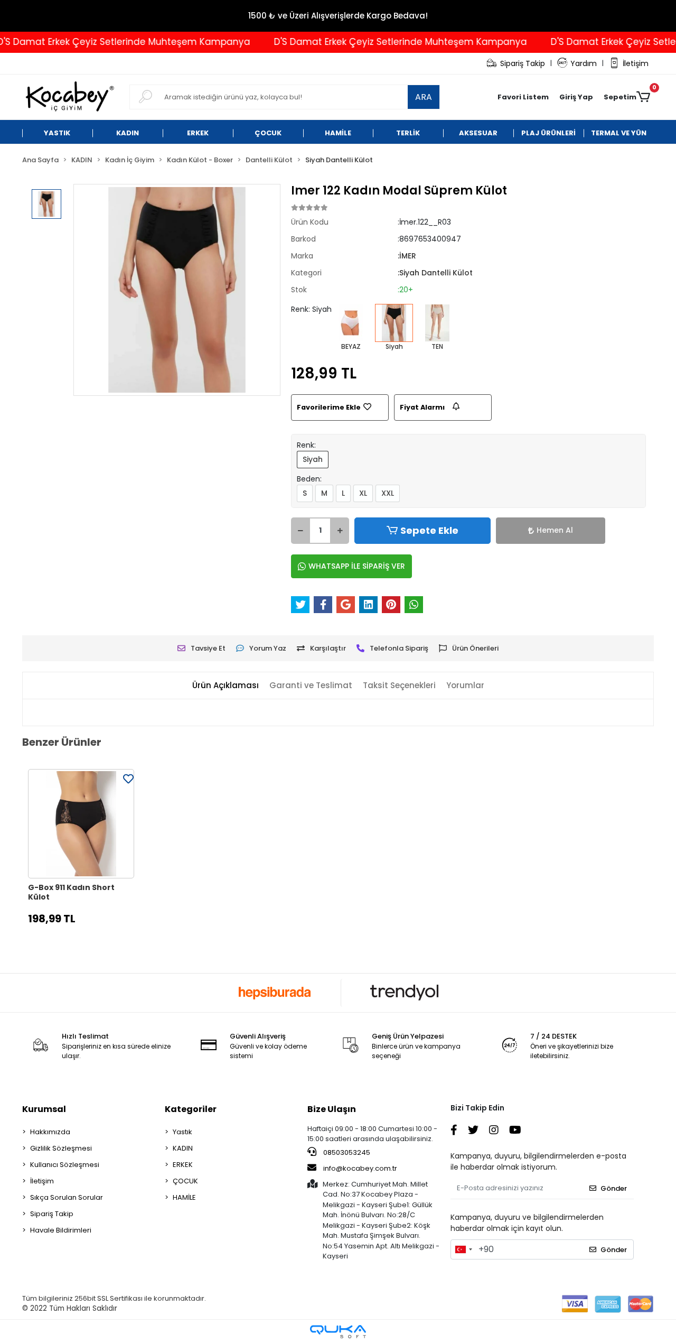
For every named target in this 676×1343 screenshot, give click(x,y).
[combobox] (463, 1249)
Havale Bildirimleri (60, 1230)
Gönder (613, 1188)
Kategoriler (191, 1109)
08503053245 (346, 1152)
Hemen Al (555, 530)
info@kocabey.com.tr (360, 1168)
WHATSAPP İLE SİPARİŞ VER (356, 566)
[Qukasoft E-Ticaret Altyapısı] (338, 1331)
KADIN (183, 1148)
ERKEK (183, 1165)
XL (363, 493)
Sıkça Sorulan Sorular (66, 1197)
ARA (423, 97)
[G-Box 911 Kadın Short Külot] (81, 823)
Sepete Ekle (429, 530)
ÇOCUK (185, 1181)
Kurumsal (44, 1109)
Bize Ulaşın (331, 1109)
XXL (387, 493)
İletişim (636, 63)
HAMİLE (184, 1197)
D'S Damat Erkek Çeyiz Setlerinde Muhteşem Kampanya (383, 41)
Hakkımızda (50, 1132)
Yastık (182, 1132)
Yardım (583, 63)
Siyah (313, 459)
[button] (576, 97)
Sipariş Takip (522, 63)
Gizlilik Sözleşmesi (61, 1148)
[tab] (225, 685)
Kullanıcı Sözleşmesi (64, 1165)
